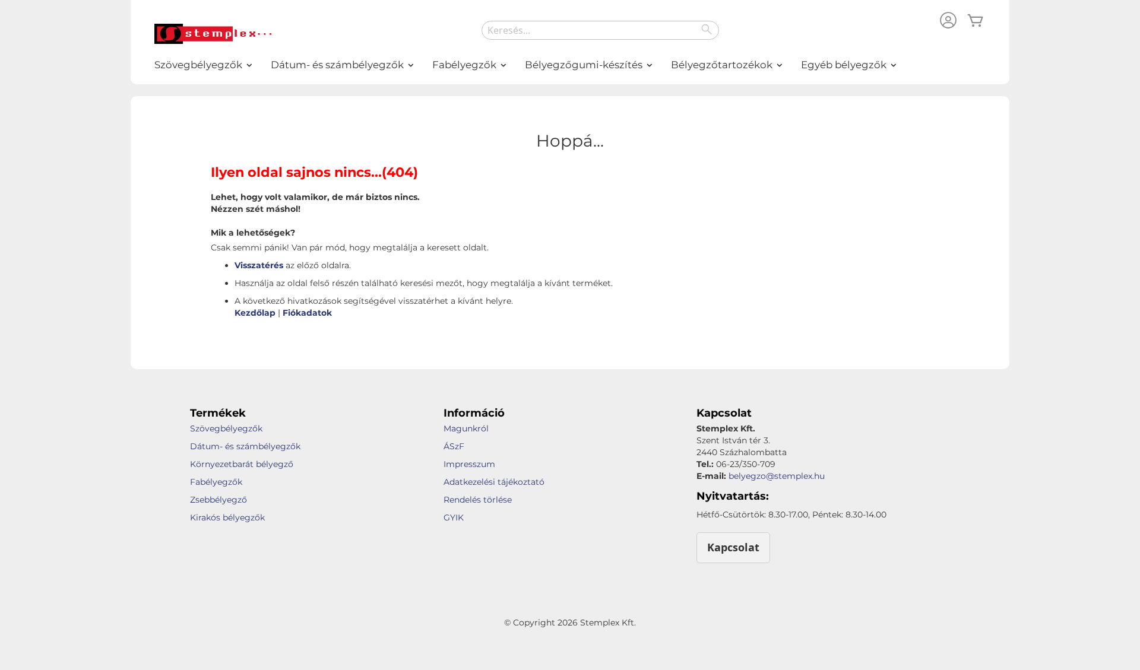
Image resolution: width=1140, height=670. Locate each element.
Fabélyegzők (216, 482)
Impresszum (469, 464)
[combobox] (600, 30)
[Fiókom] (948, 22)
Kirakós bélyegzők (227, 517)
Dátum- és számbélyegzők (245, 446)
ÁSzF (454, 446)
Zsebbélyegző (218, 499)
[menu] (570, 65)
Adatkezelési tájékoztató (494, 482)
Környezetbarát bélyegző (241, 464)
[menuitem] (199, 65)
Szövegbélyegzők (226, 428)
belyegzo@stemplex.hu (777, 476)
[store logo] (213, 34)
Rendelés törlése (478, 499)
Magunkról (466, 428)
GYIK (454, 517)
